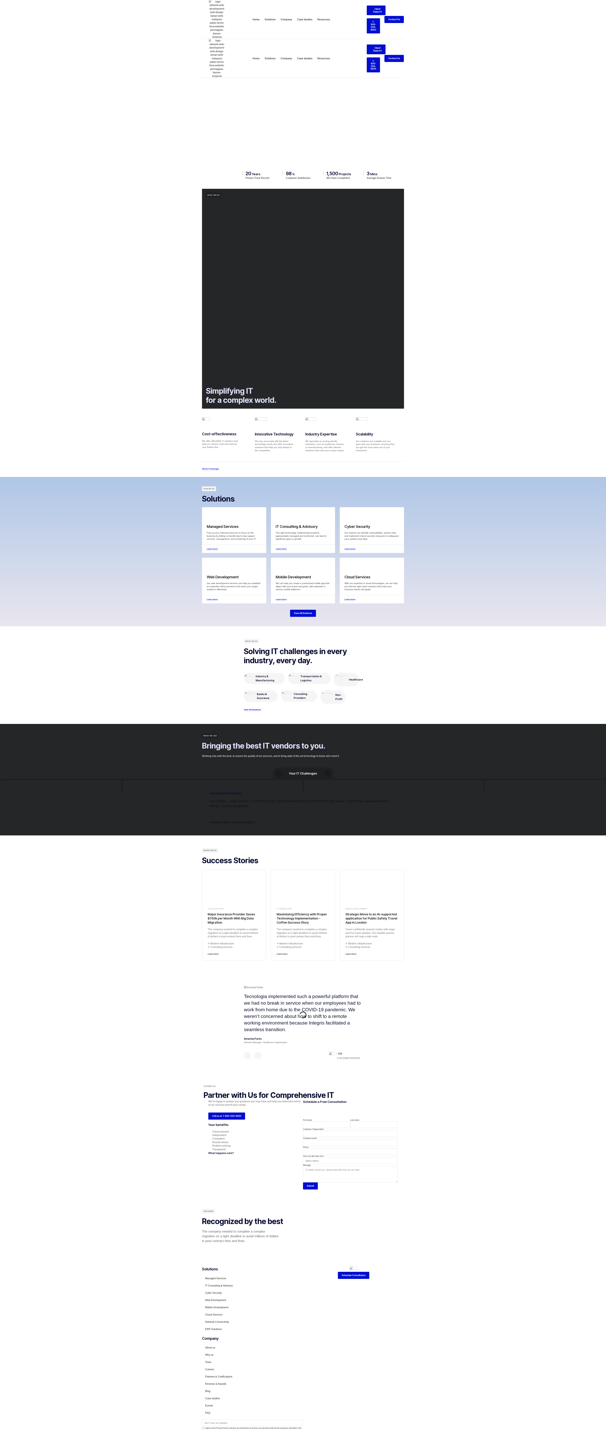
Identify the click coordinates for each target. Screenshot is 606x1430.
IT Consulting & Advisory (219, 1285)
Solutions (270, 19)
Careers (209, 1369)
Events (209, 1405)
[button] (303, 817)
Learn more (213, 954)
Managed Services (215, 1278)
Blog (207, 1391)
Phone (306, 1147)
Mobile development (356, 909)
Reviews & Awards (215, 1384)
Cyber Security (213, 1293)
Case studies (304, 19)
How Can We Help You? (313, 1156)
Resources (323, 19)
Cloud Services (213, 1314)
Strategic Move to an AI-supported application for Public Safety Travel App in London (371, 918)
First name (307, 1120)
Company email (310, 1138)
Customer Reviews (348, 1058)
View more (225, 817)
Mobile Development (216, 1307)
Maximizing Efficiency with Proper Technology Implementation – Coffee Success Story (302, 918)
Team (208, 1362)
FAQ (207, 1413)
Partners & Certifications (218, 1376)
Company (286, 19)
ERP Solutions (213, 1329)
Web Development (215, 1300)
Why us (209, 1355)
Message (307, 1165)
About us (210, 1347)
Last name (354, 1120)
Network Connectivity (217, 1322)
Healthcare (356, 679)
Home (256, 19)
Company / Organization (313, 1129)
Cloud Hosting (216, 909)
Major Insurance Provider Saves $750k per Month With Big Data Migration (231, 918)
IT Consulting (284, 909)
